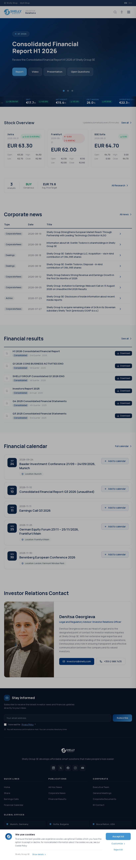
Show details (38, 854)
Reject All (118, 849)
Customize (117, 843)
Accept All (118, 836)
